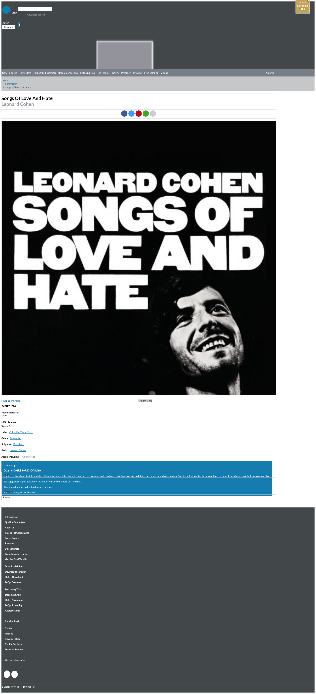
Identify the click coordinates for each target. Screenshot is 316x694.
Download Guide (13, 566)
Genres (270, 72)
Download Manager (15, 571)
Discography (9, 486)
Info (5, 480)
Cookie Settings (13, 644)
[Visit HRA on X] (14, 674)
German (8, 27)
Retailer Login (12, 621)
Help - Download (14, 577)
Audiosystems (12, 610)
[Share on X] (131, 113)
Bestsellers (25, 72)
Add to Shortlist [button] (11, 400)
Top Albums (103, 72)
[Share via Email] (153, 113)
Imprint (9, 633)
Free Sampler (151, 72)
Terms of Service (14, 649)
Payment (9, 543)
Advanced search (36, 14)
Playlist (6, 474)
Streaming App (13, 594)
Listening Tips (87, 72)
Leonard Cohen (17, 104)
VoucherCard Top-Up (16, 559)
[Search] (20, 13)
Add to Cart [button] (146, 400)
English (5, 22)
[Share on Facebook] (124, 113)
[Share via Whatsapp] (146, 113)
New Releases (9, 72)
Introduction (11, 516)
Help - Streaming (14, 600)
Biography (8, 491)
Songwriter (11, 83)
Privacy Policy (12, 638)
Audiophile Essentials (45, 72)
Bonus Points (12, 538)
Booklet (7, 497)
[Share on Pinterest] (139, 113)
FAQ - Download (13, 582)
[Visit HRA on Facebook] (7, 674)
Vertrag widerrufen (15, 660)
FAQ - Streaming (13, 605)
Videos (164, 72)
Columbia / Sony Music (21, 432)
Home (4, 80)
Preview (137, 72)
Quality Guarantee (15, 522)
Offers (115, 72)
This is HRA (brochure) (17, 532)
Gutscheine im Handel (16, 554)
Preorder (126, 72)
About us (9, 527)
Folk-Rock (18, 444)
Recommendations (68, 72)
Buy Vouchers (12, 548)
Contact (9, 628)
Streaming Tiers (13, 589)
